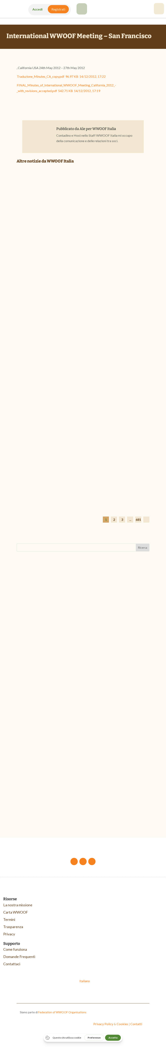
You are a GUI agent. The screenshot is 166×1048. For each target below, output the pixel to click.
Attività (26, 648)
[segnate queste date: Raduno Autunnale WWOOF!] (83, 324)
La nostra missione (17, 905)
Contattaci (11, 964)
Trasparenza (13, 926)
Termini (9, 919)
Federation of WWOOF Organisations (62, 1012)
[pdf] (82, 13)
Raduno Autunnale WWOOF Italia (49, 641)
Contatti (136, 1024)
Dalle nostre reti (44, 489)
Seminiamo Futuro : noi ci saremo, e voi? (59, 253)
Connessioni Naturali (39, 801)
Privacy (9, 934)
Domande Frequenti (19, 956)
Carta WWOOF (15, 912)
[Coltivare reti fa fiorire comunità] (83, 439)
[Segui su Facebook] (74, 861)
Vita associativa (81, 374)
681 (138, 519)
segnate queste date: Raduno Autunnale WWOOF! (67, 368)
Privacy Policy (103, 1024)
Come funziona (15, 949)
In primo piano (57, 259)
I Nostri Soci (42, 259)
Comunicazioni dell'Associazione (54, 374)
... (130, 519)
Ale (82, 129)
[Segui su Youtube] (83, 861)
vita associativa (43, 648)
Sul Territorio (84, 259)
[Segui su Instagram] (92, 861)
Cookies (122, 1024)
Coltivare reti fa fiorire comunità (53, 483)
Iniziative (71, 259)
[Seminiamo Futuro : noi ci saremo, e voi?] (83, 209)
